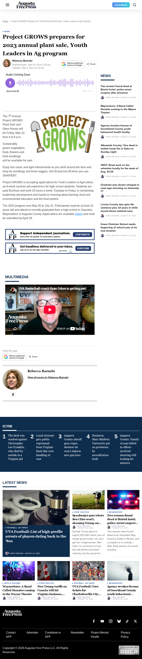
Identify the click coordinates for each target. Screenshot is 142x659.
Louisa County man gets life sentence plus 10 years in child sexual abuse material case (119, 207)
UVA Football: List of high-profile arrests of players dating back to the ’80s (35, 536)
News (7, 31)
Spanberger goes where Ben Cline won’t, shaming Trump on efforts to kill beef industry (88, 523)
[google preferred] (73, 64)
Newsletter (77, 632)
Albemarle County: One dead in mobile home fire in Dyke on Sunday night (119, 148)
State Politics (81, 512)
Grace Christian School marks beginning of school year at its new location (119, 227)
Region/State (116, 512)
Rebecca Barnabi (41, 371)
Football (12, 528)
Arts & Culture (12, 583)
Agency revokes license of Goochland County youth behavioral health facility (116, 128)
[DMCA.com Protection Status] (128, 649)
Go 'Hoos (23, 528)
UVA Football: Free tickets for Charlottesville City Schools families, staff (87, 592)
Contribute (121, 4)
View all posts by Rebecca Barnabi (48, 377)
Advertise (32, 632)
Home (5, 21)
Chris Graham (112, 97)
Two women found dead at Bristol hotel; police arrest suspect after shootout (116, 89)
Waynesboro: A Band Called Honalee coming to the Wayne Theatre (118, 109)
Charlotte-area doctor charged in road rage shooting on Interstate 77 (120, 188)
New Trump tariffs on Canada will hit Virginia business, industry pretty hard (52, 592)
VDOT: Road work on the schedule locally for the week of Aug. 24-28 (119, 168)
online (79, 214)
